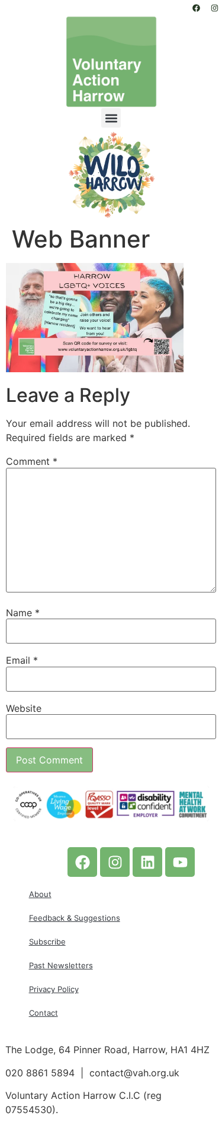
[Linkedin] (147, 862)
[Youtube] (180, 862)
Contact (43, 1013)
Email (22, 660)
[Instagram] (214, 7)
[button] (111, 118)
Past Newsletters (61, 965)
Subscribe (47, 941)
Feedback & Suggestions (74, 918)
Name (23, 612)
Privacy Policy (54, 989)
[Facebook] (196, 7)
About (40, 894)
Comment (31, 461)
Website (23, 708)
